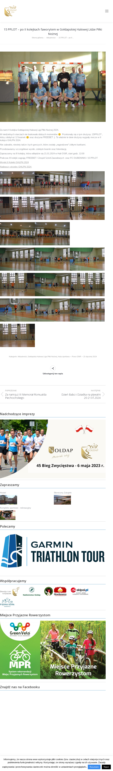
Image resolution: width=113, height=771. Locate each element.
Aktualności (22, 357)
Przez (76, 357)
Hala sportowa (64, 357)
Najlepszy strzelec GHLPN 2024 (16, 166)
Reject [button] (106, 767)
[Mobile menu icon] (107, 11)
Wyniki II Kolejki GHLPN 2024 (14, 162)
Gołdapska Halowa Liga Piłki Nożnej (42, 357)
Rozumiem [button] (94, 767)
